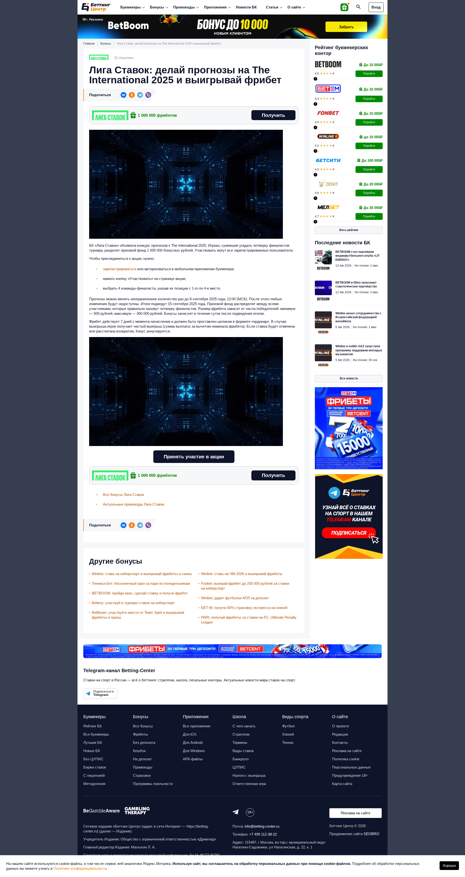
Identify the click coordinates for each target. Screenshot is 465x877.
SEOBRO (371, 834)
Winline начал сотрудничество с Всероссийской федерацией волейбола (358, 317)
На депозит (142, 759)
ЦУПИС (239, 767)
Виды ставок (243, 751)
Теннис (288, 742)
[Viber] (148, 95)
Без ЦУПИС (93, 759)
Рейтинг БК (92, 726)
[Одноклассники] (132, 95)
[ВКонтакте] (123, 95)
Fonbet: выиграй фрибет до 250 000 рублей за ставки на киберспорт (245, 585)
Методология (94, 784)
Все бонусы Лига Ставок (123, 494)
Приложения (215, 7)
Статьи (272, 7)
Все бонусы (143, 726)
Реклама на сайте (347, 751)
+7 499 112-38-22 (263, 834)
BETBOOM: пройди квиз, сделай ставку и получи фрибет (140, 593)
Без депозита (144, 742)
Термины (239, 742)
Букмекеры (130, 7)
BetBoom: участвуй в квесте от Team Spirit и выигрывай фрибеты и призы (138, 614)
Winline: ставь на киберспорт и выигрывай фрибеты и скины (142, 574)
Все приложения (196, 726)
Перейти (369, 73)
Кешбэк (139, 751)
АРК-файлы (193, 759)
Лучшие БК (92, 742)
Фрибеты (140, 734)
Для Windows (194, 751)
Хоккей (288, 734)
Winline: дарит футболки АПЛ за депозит (235, 598)
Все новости (349, 378)
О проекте (340, 726)
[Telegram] (140, 95)
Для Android (192, 742)
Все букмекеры (96, 734)
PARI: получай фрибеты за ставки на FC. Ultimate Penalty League (248, 619)
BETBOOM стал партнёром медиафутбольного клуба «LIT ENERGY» (357, 256)
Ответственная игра (249, 784)
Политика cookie (345, 759)
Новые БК (91, 751)
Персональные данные (351, 767)
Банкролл (240, 759)
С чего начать (244, 726)
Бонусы (157, 7)
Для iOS (189, 734)
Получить (273, 115)
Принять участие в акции (194, 456)
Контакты (340, 742)
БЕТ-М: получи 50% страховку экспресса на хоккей (244, 608)
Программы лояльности (153, 784)
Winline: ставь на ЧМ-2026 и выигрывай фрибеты (241, 574)
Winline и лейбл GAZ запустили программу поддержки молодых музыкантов (358, 350)
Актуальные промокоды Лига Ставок (133, 504)
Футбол (288, 726)
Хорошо (449, 865)
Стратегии (240, 734)
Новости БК (246, 7)
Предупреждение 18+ (350, 775)
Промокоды (184, 7)
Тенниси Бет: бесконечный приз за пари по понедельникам (141, 583)
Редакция (340, 734)
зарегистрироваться (119, 269)
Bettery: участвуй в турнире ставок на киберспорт (133, 603)
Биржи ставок (94, 767)
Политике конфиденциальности (80, 868)
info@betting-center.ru (262, 826)
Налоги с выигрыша (248, 775)
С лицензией (94, 775)
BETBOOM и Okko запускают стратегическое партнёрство (356, 284)
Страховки (142, 775)
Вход (376, 7)
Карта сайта (342, 784)
